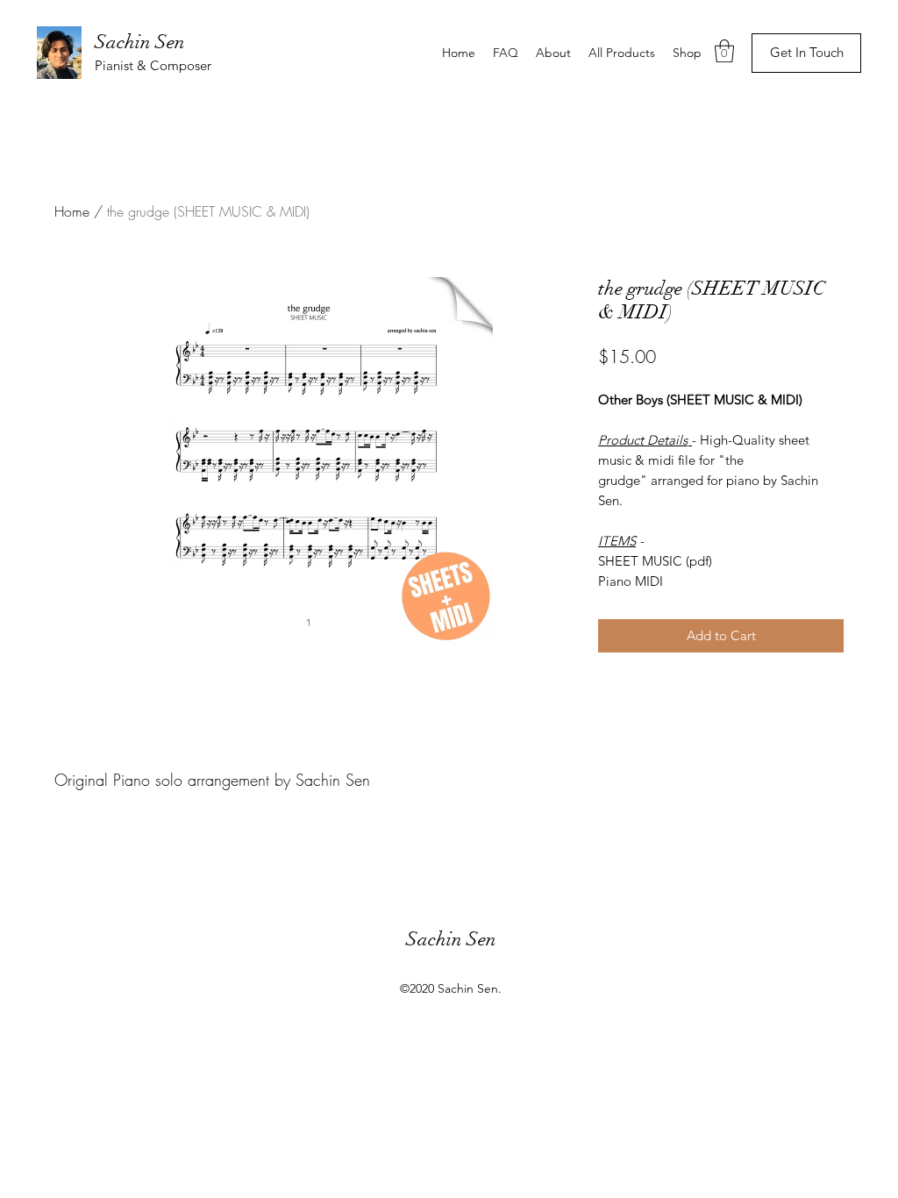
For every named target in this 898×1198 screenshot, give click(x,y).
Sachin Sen (140, 41)
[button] (724, 50)
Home (71, 211)
